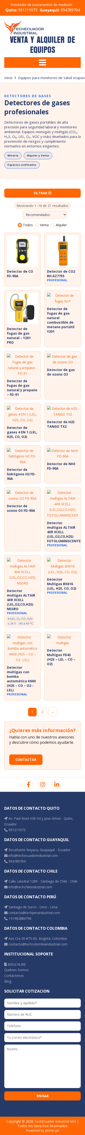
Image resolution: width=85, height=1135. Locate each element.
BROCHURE (16, 964)
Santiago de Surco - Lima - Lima (33, 907)
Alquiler (61, 225)
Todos (28, 225)
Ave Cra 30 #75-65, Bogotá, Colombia (37, 938)
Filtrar (41, 193)
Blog (7, 981)
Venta (44, 225)
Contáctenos (14, 975)
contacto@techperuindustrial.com (34, 912)
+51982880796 (19, 918)
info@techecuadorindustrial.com (33, 855)
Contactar (25, 759)
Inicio (8, 77)
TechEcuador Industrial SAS (55, 1121)
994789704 (60, 10)
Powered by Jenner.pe (42, 1130)
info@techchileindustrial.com (30, 887)
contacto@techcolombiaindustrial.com (37, 944)
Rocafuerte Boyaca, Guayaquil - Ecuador (39, 850)
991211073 (21, 10)
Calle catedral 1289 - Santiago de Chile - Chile (42, 881)
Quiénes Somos (16, 970)
